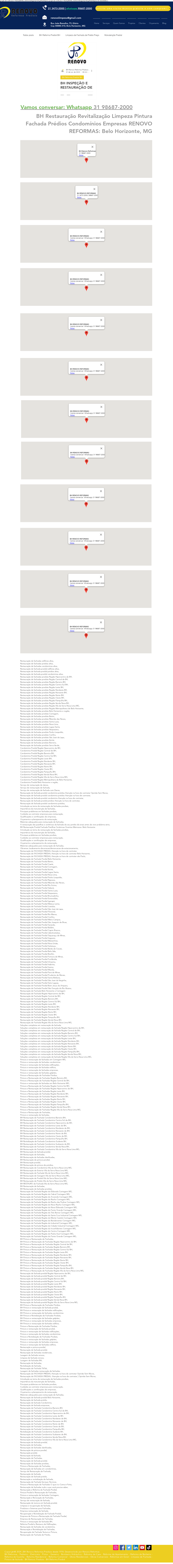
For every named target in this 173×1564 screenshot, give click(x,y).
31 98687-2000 (77, 107)
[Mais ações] (92, 70)
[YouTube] (142, 1547)
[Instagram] (115, 1547)
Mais (106, 35)
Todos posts (28, 35)
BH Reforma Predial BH (49, 35)
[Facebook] (122, 1547)
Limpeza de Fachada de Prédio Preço (82, 35)
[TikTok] (149, 1547)
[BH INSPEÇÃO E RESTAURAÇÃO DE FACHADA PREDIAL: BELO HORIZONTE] (76, 53)
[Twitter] (129, 1547)
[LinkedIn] (135, 1547)
